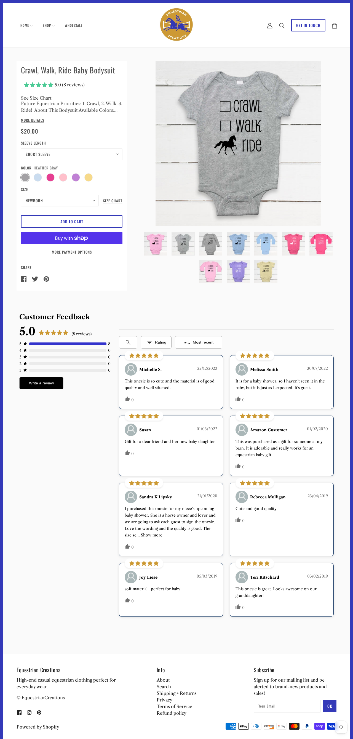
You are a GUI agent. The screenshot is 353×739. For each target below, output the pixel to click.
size (24, 189)
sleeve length (33, 143)
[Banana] (88, 177)
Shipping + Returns (177, 693)
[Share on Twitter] (35, 278)
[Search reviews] (128, 342)
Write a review (41, 383)
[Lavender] (76, 177)
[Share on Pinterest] (46, 278)
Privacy (164, 700)
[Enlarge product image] (238, 143)
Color (26, 168)
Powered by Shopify (38, 727)
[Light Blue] (38, 177)
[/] (176, 25)
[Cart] (334, 25)
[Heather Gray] (25, 177)
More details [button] (32, 120)
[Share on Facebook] (24, 278)
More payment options (72, 252)
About (163, 680)
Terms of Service (174, 706)
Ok (329, 706)
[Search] (282, 25)
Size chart (112, 201)
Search (164, 686)
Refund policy (171, 713)
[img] (19, 711)
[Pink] (63, 177)
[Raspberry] (50, 177)
